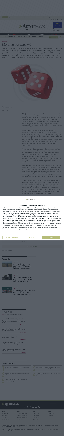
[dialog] (32, 218)
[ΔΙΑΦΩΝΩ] (61, 198)
